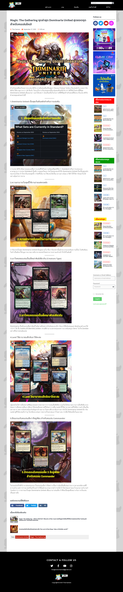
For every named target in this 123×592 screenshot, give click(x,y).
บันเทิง (76, 7)
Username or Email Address (102, 275)
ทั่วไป (108, 7)
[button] (17, 505)
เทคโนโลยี (92, 7)
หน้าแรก (48, 7)
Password (96, 283)
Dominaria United (22, 537)
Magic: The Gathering (37, 537)
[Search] (113, 3)
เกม (62, 7)
